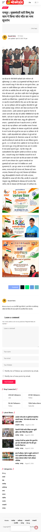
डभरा (3, 491)
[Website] (29, 301)
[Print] (25, 26)
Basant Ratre (12, 36)
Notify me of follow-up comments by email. (22, 371)
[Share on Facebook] (7, 26)
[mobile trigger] (4, 2)
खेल (3, 480)
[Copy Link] (21, 26)
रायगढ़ (22, 425)
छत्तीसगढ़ (4, 487)
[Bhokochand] (15, 2)
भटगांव (4, 501)
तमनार (3, 494)
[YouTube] (35, 301)
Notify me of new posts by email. (18, 376)
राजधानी (17, 425)
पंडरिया (4, 498)
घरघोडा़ (17, 435)
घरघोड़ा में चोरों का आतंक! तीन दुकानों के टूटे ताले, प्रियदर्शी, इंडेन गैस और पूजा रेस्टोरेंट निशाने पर (26, 442)
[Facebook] (32, 301)
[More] (7, 30)
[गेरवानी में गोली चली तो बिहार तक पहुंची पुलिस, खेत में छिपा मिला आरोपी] (8, 432)
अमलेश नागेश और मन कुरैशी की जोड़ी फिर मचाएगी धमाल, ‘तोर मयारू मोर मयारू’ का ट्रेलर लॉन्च (26, 419)
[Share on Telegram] (18, 26)
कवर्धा (3, 477)
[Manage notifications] (36, 527)
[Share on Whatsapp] (14, 26)
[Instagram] (38, 301)
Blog (5, 7)
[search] (26, 2)
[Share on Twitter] (11, 26)
